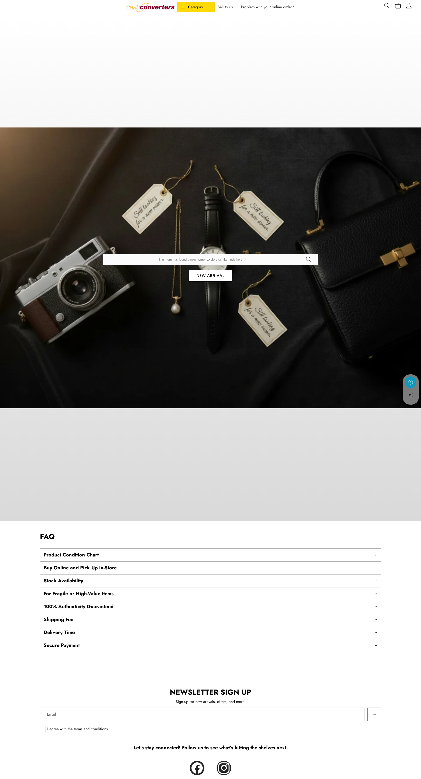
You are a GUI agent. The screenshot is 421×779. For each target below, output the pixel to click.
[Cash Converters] (150, 7)
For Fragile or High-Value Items (79, 593)
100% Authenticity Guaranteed (79, 606)
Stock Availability (63, 580)
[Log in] (408, 5)
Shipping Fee (58, 619)
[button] (386, 5)
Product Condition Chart (71, 554)
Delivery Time (59, 632)
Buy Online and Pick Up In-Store (80, 567)
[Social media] (410, 395)
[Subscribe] (374, 714)
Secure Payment (62, 645)
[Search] (309, 259)
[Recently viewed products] (410, 382)
